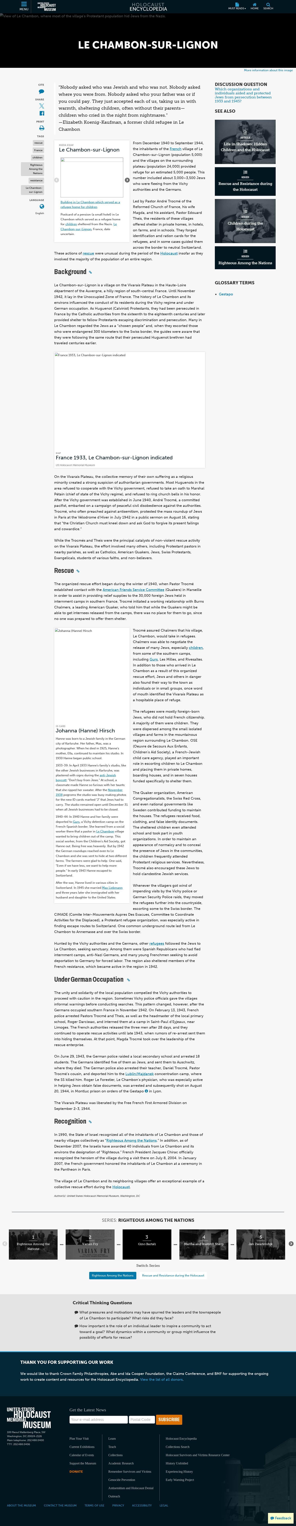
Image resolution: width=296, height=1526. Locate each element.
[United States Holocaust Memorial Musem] (29, 1417)
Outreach (114, 1496)
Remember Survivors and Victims (129, 1471)
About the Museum (21, 1505)
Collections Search (177, 1447)
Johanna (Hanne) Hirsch (85, 731)
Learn (112, 1438)
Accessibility (142, 1505)
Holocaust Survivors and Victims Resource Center (198, 1455)
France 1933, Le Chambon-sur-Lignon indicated (114, 458)
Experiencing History (179, 1471)
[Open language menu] (42, 207)
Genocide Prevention (121, 1480)
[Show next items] (127, 180)
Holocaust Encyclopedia (181, 1438)
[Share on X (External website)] (41, 106)
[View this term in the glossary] (146, 1091)
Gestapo (226, 294)
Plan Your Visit (79, 1438)
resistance (36, 180)
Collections (115, 1455)
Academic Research (121, 1463)
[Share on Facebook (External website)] (42, 114)
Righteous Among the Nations (35, 168)
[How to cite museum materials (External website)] (41, 91)
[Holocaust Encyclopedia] (148, 6)
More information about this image (268, 70)
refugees (156, 943)
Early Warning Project (180, 1480)
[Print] (41, 128)
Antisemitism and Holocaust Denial (130, 1488)
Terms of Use (94, 1505)
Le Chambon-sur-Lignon (34, 189)
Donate (76, 1471)
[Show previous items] (56, 180)
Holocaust (169, 253)
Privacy (118, 1505)
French (175, 149)
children (37, 157)
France (38, 150)
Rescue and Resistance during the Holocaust (173, 1275)
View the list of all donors (161, 1379)
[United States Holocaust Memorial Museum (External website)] (47, 6)
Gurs (76, 822)
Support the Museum (82, 1463)
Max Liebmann (112, 888)
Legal (164, 1505)
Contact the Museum (60, 1505)
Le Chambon (105, 831)
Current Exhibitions (81, 1447)
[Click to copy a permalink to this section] (90, 272)
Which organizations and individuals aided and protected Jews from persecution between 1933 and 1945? (243, 95)
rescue (38, 142)
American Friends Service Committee (133, 590)
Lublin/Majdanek (139, 1074)
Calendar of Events (81, 1455)
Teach (112, 1447)
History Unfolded (177, 1463)
